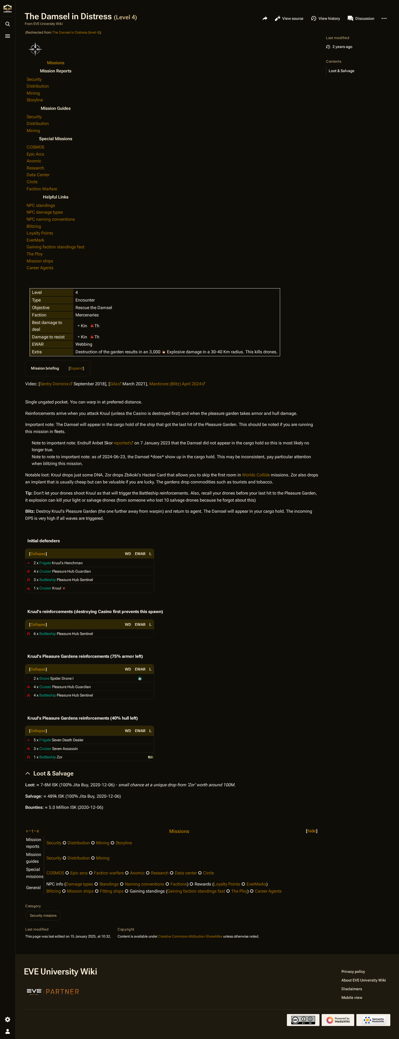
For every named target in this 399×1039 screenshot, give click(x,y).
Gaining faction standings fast (55, 246)
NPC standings (41, 205)
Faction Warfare (42, 188)
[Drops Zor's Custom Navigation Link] (150, 756)
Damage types (79, 884)
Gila (114, 383)
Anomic (34, 160)
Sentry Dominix (54, 383)
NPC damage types (45, 212)
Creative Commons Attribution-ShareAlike (190, 936)
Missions (55, 62)
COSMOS (35, 147)
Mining (33, 93)
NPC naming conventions (51, 219)
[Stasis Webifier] (140, 678)
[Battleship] (28, 579)
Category (33, 906)
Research (35, 168)
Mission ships (40, 261)
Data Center (38, 174)
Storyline (35, 99)
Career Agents (40, 267)
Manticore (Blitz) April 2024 (175, 383)
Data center (186, 873)
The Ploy (35, 253)
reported (121, 442)
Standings (109, 884)
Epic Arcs (35, 154)
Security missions (43, 915)
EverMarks (256, 884)
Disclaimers (351, 989)
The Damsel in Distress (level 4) (76, 32)
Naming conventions (144, 884)
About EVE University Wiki (363, 980)
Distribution (38, 86)
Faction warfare (109, 873)
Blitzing (34, 226)
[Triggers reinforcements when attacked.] (64, 588)
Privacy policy (353, 971)
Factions (178, 884)
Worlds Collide (256, 474)
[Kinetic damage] (78, 325)
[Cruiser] (28, 571)
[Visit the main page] (7, 8)
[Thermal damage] (92, 325)
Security (34, 79)
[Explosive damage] (164, 351)
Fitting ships (111, 891)
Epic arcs (79, 873)
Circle (32, 181)
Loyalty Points (40, 233)
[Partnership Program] (53, 991)
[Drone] (28, 678)
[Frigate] (28, 562)
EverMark (35, 240)
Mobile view (351, 997)
